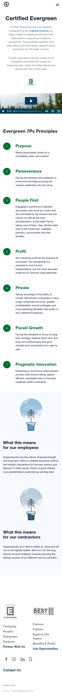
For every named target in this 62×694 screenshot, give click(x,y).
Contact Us (12, 670)
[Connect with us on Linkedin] (23, 659)
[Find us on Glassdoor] (30, 659)
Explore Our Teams (41, 636)
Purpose (9, 642)
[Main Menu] (56, 5)
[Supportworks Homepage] (6, 4)
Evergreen (10, 637)
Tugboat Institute (39, 31)
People (8, 631)
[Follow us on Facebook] (6, 659)
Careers (38, 624)
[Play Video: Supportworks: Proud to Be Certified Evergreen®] (31, 101)
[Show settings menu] (52, 111)
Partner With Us (14, 647)
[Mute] (46, 111)
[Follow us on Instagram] (14, 659)
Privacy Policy (9, 686)
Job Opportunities (45, 649)
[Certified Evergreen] (16, 611)
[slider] (28, 111)
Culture (38, 629)
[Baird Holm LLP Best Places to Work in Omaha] (46, 611)
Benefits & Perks (44, 644)
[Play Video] (3, 111)
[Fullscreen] (59, 111)
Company (9, 626)
